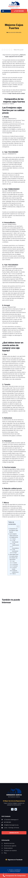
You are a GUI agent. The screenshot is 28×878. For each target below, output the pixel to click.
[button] (3, 11)
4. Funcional (14, 566)
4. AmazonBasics (15, 547)
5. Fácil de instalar (14, 568)
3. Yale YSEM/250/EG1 (15, 544)
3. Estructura (15, 564)
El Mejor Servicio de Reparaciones (14, 801)
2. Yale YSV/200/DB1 (15, 541)
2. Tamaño (14, 562)
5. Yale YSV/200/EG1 (15, 550)
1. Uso (13, 561)
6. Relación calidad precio (15, 571)
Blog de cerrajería (16, 32)
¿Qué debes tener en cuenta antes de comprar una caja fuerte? (13, 557)
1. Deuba (14, 539)
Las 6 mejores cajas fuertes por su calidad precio (13, 535)
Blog (9, 32)
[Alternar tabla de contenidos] (17, 526)
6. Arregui (14, 552)
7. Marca (14, 573)
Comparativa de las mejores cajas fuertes (13, 530)
